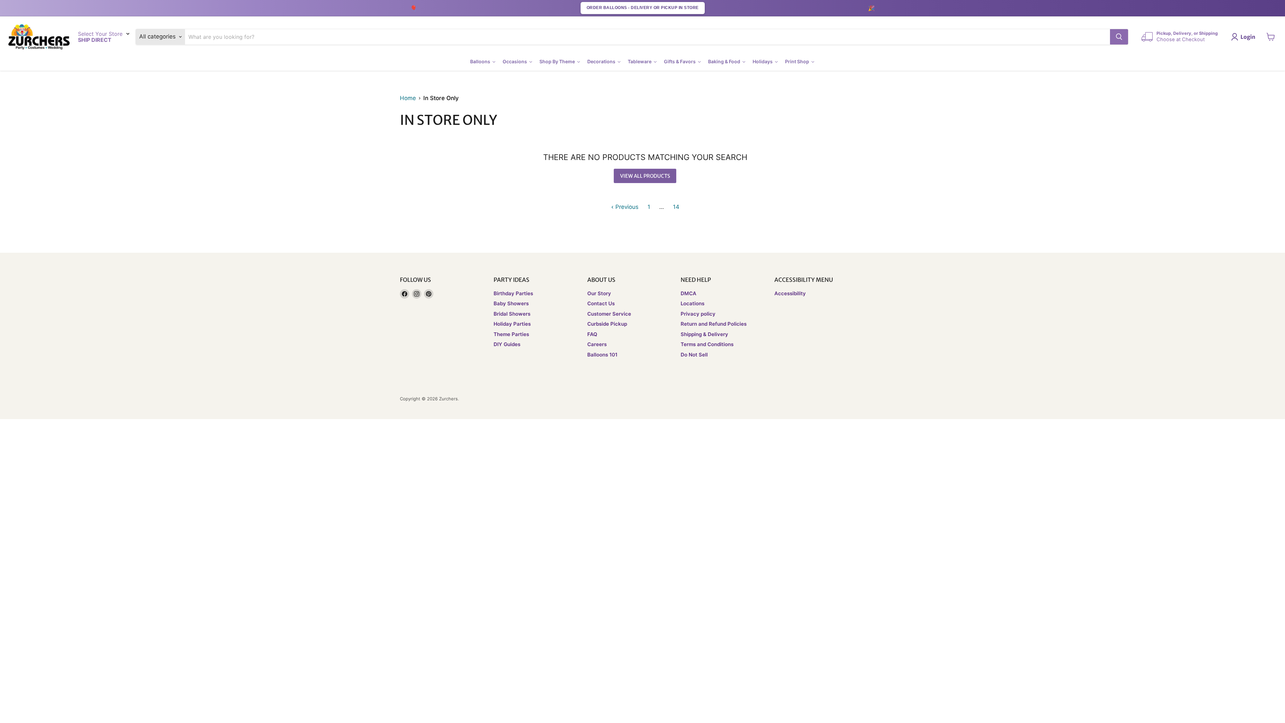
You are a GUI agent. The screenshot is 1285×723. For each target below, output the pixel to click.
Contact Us (601, 303)
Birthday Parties (513, 293)
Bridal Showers (512, 314)
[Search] (1119, 37)
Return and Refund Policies (714, 324)
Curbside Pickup (607, 324)
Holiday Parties (512, 324)
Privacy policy (698, 314)
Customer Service (609, 314)
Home (408, 98)
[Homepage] (39, 37)
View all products (645, 176)
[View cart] (1270, 36)
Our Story (599, 293)
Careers (597, 344)
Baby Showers (511, 303)
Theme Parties (511, 334)
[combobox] (647, 37)
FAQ (592, 334)
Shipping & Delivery (704, 334)
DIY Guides (507, 344)
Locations (692, 303)
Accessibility (790, 293)
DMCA (688, 293)
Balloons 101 (602, 354)
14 (676, 207)
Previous (626, 207)
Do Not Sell (694, 354)
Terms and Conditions (707, 344)
